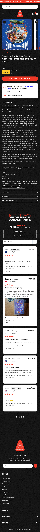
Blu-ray (6, 72)
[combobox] (20, 7)
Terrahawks (5, 503)
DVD (14, 72)
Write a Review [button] (21, 232)
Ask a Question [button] (21, 236)
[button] (3, 13)
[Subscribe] (35, 466)
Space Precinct (6, 500)
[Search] (4, 7)
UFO (3, 487)
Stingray (4, 489)
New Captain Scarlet (8, 498)
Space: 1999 (5, 484)
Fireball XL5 (5, 492)
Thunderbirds (6, 478)
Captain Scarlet (6, 481)
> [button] (23, 417)
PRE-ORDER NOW (20, 1)
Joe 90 (4, 495)
